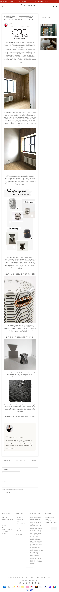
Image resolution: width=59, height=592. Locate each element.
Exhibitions (18, 530)
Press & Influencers (21, 523)
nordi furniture (21, 374)
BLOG (32, 577)
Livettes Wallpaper (14, 577)
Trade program (19, 534)
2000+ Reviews (19, 519)
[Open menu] (3, 6)
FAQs (3, 527)
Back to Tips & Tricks (20, 460)
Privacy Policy (5, 533)
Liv (7, 436)
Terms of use (5, 531)
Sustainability (19, 526)
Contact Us (4, 517)
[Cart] (52, 6)
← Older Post (7, 460)
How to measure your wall (8, 523)
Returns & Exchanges (7, 529)
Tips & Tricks (46, 17)
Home (26, 577)
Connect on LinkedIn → (10, 448)
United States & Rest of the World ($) (29, 574)
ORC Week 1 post (15, 49)
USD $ (29, 568)
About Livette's (19, 517)
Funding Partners (20, 528)
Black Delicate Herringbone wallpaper (26, 122)
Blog (17, 532)
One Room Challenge (14, 42)
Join (54, 528)
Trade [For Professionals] (43, 577)
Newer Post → (32, 460)
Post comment (7, 492)
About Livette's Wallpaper (29, 580)
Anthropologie (8, 327)
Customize (4, 525)
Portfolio (18, 521)
